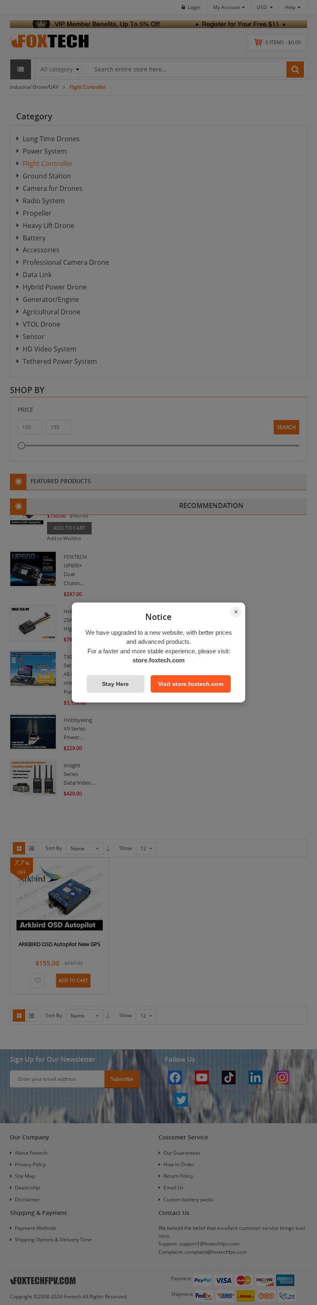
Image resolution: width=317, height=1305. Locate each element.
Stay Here (115, 684)
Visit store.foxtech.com (190, 684)
